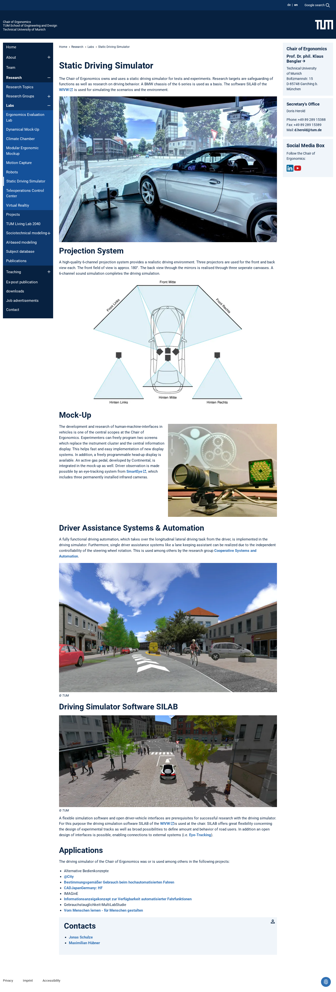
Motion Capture (19, 163)
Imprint (28, 980)
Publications (16, 261)
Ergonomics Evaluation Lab (25, 117)
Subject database (20, 251)
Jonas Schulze (81, 937)
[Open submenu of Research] (49, 78)
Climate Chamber (20, 139)
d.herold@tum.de (308, 130)
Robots (12, 172)
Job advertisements (22, 300)
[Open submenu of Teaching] (49, 272)
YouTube (297, 168)
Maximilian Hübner (84, 943)
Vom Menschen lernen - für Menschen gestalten (103, 910)
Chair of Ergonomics (17, 22)
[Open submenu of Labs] (49, 105)
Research (14, 77)
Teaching (13, 272)
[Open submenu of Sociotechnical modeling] (49, 233)
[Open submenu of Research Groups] (49, 96)
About (11, 57)
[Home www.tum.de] (324, 24)
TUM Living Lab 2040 (23, 224)
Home (11, 47)
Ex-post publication (22, 282)
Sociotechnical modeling (26, 233)
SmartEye (134, 471)
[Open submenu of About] (49, 57)
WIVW (64, 90)
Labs (10, 105)
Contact (12, 309)
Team (10, 67)
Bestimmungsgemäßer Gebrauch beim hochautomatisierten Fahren (119, 882)
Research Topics (19, 87)
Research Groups (20, 96)
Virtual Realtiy (17, 205)
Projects (13, 214)
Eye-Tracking (200, 835)
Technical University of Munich (24, 29)
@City (69, 876)
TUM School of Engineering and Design (30, 25)
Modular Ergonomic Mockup (22, 151)
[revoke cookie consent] (326, 982)
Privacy (8, 980)
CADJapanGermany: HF (83, 888)
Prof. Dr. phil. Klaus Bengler (305, 59)
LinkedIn (290, 168)
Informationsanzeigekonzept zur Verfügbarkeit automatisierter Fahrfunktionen (128, 899)
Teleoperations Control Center (25, 193)
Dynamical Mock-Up (22, 129)
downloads (15, 291)
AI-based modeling (21, 242)
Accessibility (51, 980)
